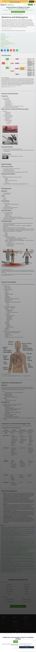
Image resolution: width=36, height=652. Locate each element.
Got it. (27, 647)
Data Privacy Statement (27, 645)
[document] (18, 326)
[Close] (34, 641)
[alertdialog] (18, 1)
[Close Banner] (35, 1)
